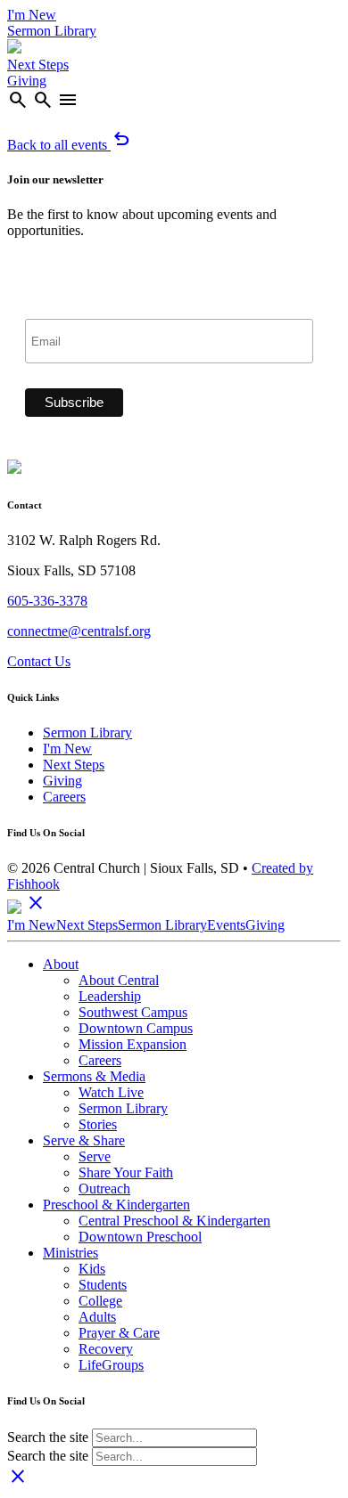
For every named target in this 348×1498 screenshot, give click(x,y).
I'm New (31, 14)
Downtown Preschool (140, 1236)
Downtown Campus (136, 1028)
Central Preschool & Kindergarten (174, 1220)
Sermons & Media (94, 1076)
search (18, 99)
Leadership (110, 996)
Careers (64, 796)
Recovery (106, 1348)
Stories (98, 1124)
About (61, 964)
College (100, 1300)
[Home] (14, 48)
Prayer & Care (119, 1332)
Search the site (47, 1437)
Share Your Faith (126, 1172)
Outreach (104, 1188)
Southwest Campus (133, 1012)
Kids (92, 1268)
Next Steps (38, 64)
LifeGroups (111, 1364)
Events (226, 924)
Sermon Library (51, 30)
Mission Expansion (132, 1044)
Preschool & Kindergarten (116, 1204)
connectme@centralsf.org (79, 631)
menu (68, 99)
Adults (97, 1316)
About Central (119, 980)
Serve (95, 1156)
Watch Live (111, 1092)
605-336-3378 (47, 600)
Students (103, 1284)
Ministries (70, 1252)
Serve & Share (84, 1140)
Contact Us (38, 661)
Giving (26, 80)
